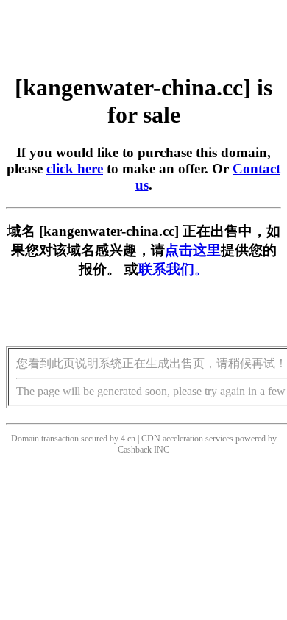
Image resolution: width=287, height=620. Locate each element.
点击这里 (193, 250)
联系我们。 (173, 269)
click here (74, 168)
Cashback (135, 449)
